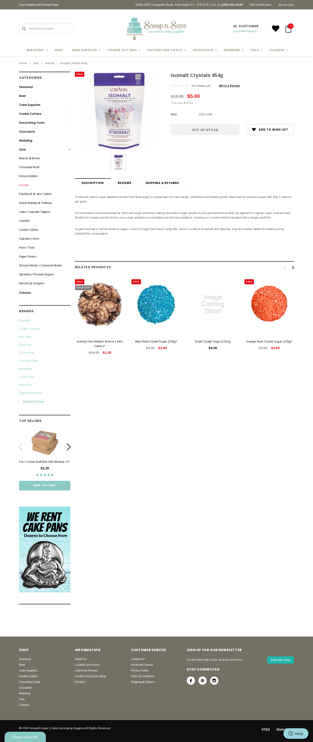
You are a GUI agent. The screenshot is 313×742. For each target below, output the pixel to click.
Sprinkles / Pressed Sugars (36, 274)
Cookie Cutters (30, 114)
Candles (24, 220)
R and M (24, 320)
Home (23, 63)
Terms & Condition (142, 676)
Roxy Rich (25, 384)
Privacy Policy (139, 670)
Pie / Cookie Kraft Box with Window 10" (44, 461)
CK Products (27, 352)
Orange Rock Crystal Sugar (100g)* (269, 341)
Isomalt (49, 63)
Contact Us (138, 659)
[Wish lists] (275, 28)
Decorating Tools (31, 123)
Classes (25, 293)
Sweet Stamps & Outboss (35, 203)
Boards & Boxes (29, 158)
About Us (80, 659)
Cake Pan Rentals (86, 670)
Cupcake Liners (29, 238)
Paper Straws (27, 256)
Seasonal (26, 87)
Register (251, 31)
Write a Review (229, 86)
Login (237, 31)
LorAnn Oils (26, 376)
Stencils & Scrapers (31, 283)
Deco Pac (25, 344)
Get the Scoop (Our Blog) (90, 676)
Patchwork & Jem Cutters (35, 194)
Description (93, 183)
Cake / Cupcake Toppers (34, 212)
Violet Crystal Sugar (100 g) (213, 341)
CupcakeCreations (30, 392)
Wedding (25, 140)
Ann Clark (25, 336)
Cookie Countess (30, 328)
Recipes (80, 682)
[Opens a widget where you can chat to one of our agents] (295, 734)
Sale (36, 63)
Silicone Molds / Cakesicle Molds (40, 265)
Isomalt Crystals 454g (73, 63)
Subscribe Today (280, 660)
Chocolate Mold (29, 167)
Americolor (26, 368)
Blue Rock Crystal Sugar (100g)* (156, 341)
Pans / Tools (27, 247)
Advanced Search (142, 664)
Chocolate (27, 132)
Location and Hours (87, 664)
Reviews (125, 183)
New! (59, 50)
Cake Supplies (29, 105)
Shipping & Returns (162, 183)
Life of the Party (28, 360)
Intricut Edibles (28, 176)
